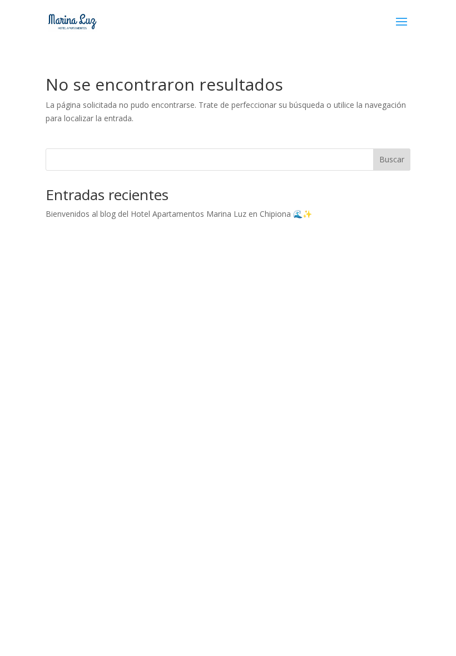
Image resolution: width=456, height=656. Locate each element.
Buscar (391, 159)
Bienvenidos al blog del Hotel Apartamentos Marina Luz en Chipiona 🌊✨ (179, 213)
